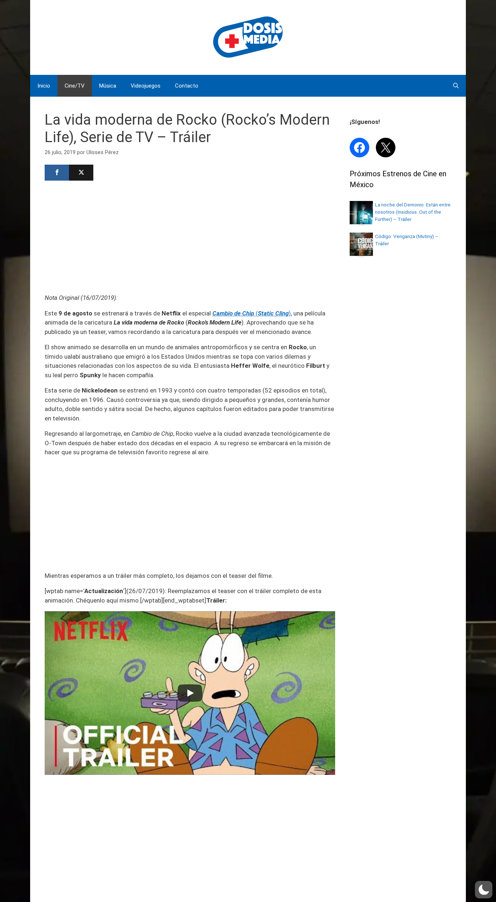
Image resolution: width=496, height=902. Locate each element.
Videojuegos (145, 85)
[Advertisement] (190, 236)
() (251, 313)
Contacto (186, 85)
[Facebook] (57, 173)
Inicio (43, 85)
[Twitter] (81, 173)
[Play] (190, 693)
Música (107, 85)
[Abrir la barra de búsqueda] (456, 86)
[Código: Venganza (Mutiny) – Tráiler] (361, 253)
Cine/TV (75, 85)
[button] (483, 889)
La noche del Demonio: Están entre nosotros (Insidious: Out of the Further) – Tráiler (413, 212)
